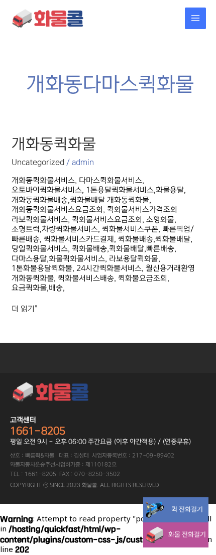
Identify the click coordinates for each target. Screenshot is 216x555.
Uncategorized (38, 162)
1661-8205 (37, 431)
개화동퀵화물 (54, 144)
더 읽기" (25, 308)
